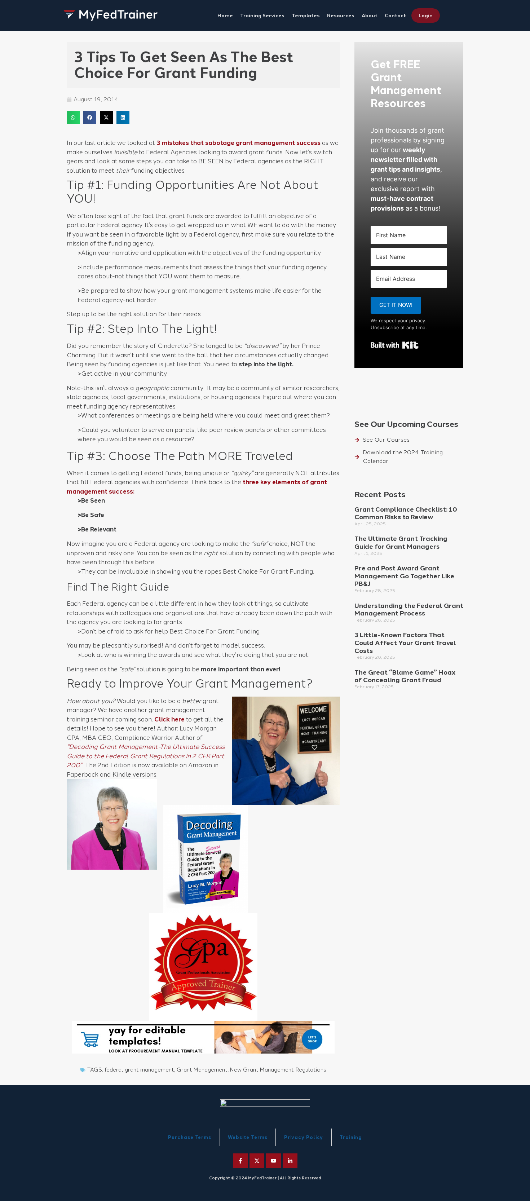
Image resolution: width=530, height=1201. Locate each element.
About (369, 15)
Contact (395, 15)
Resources (340, 15)
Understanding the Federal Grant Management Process (408, 610)
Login (426, 15)
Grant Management (202, 1070)
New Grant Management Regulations (278, 1070)
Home (225, 15)
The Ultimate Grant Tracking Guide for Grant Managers (400, 543)
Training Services (262, 15)
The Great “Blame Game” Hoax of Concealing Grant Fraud (404, 676)
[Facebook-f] (240, 1160)
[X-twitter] (256, 1160)
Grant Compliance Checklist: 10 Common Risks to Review (405, 513)
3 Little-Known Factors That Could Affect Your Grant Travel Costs (405, 642)
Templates (306, 15)
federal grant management (139, 1070)
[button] (73, 117)
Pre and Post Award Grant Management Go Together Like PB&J (404, 576)
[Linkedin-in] (290, 1160)
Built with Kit (395, 345)
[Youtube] (273, 1160)
